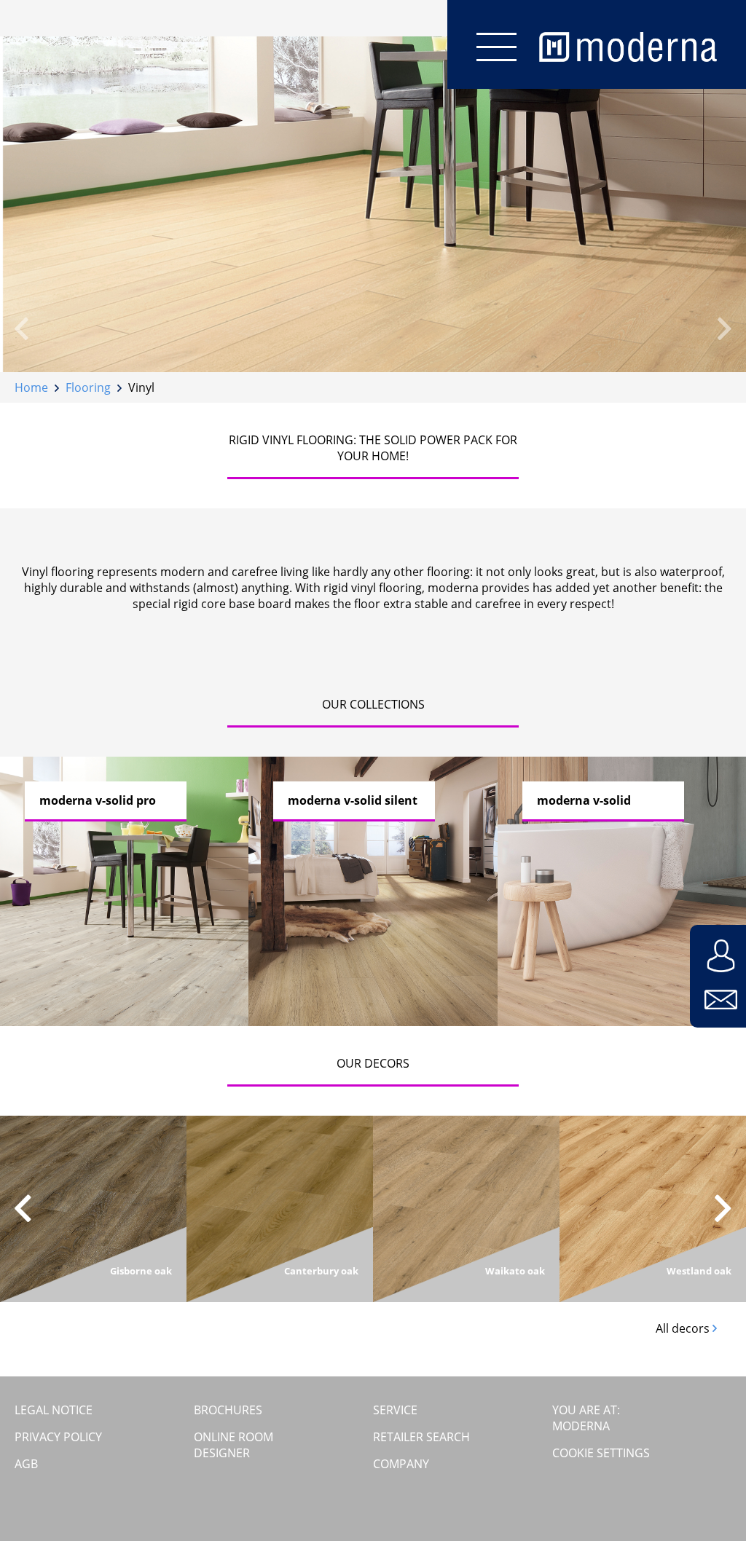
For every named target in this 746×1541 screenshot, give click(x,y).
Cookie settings (601, 1453)
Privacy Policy (58, 1437)
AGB (26, 1464)
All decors (684, 1328)
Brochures (228, 1410)
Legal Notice (54, 1410)
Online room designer (233, 1445)
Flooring (88, 387)
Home (31, 387)
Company (401, 1464)
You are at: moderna (586, 1418)
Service (395, 1410)
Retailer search (421, 1437)
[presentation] (21, 328)
